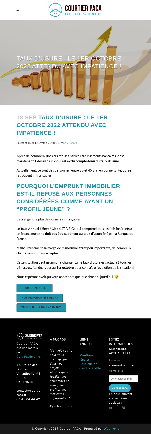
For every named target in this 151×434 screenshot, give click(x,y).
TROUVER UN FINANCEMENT (41, 307)
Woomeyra (112, 428)
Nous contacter (34, 288)
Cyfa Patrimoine (28, 356)
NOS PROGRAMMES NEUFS (39, 298)
